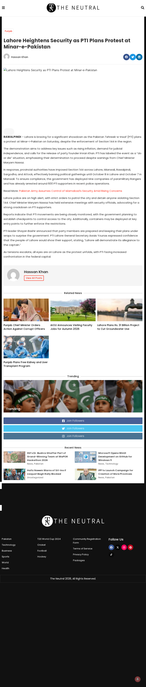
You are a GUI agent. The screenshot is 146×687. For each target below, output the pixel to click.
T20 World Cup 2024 (49, 539)
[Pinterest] (130, 547)
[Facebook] (111, 547)
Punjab (8, 31)
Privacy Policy (81, 554)
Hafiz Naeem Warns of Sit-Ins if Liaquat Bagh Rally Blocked (46, 472)
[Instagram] (124, 547)
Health (5, 568)
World (5, 562)
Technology (111, 463)
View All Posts (34, 278)
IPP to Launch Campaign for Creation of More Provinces (115, 472)
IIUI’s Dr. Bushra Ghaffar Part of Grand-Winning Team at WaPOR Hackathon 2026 (47, 456)
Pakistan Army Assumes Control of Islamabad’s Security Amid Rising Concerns (70, 191)
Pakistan (38, 463)
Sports (5, 556)
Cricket (41, 545)
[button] (126, 57)
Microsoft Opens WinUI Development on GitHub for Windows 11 (115, 456)
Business (7, 550)
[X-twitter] (118, 547)
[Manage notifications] (137, 679)
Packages (79, 560)
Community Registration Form (87, 540)
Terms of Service (82, 548)
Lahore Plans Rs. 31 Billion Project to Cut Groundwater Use (118, 327)
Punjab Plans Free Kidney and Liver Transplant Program (26, 364)
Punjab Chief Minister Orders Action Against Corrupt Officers (24, 327)
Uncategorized (35, 477)
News (30, 463)
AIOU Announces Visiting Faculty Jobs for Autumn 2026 (71, 327)
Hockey (41, 556)
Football (42, 550)
